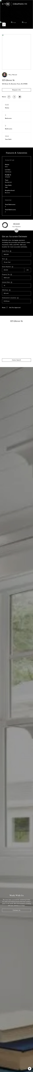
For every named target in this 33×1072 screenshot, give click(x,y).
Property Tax (6, 274)
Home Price (5, 251)
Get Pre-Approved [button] (14, 307)
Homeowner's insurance (9, 298)
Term (3, 259)
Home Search (16, 360)
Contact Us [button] (16, 910)
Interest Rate (6, 282)
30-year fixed (7, 262)
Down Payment (6, 266)
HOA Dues (5, 290)
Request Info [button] (16, 90)
